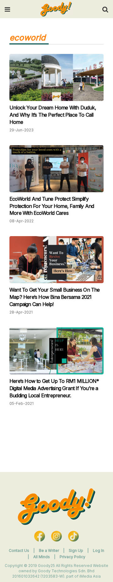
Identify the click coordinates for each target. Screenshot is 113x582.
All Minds (42, 556)
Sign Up (76, 550)
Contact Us (19, 550)
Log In (98, 550)
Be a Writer (49, 550)
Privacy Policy (72, 556)
